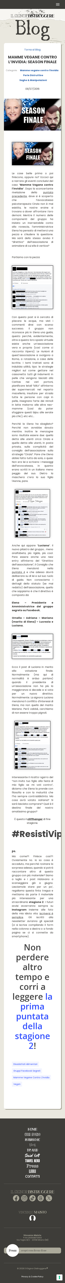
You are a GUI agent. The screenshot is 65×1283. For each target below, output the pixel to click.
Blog (32, 1145)
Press (32, 1166)
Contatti (32, 1176)
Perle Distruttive (33, 75)
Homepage (32, 1129)
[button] (57, 4)
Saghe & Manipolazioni (33, 80)
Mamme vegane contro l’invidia (39, 70)
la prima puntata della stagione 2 (34, 1020)
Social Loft (32, 1155)
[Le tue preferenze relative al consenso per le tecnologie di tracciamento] (59, 1277)
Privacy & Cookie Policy (32, 1276)
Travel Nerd (32, 1161)
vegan (17, 1084)
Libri (32, 1171)
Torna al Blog (32, 49)
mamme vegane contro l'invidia (31, 1077)
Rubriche (32, 1140)
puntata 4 (18, 572)
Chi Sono (32, 1134)
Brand (32, 1150)
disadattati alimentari (25, 1064)
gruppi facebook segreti (26, 1070)
